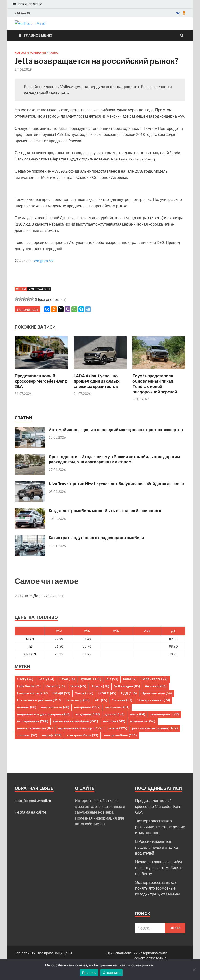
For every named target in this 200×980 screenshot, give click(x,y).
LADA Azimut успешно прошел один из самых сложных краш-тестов (96, 381)
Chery (25, 679)
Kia (112, 679)
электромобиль (120, 735)
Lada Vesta (28, 686)
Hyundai (90, 679)
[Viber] (67, 309)
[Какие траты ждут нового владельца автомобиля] (30, 538)
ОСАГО (107, 693)
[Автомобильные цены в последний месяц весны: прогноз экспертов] (30, 430)
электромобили (82, 735)
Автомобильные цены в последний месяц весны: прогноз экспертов (116, 429)
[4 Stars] (28, 299)
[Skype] (81, 309)
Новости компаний (30, 52)
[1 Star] (17, 299)
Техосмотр (77, 700)
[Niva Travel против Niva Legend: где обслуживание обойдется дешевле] (30, 484)
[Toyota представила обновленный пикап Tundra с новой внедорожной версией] (158, 370)
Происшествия (157, 693)
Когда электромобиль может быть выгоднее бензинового (105, 510)
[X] (61, 309)
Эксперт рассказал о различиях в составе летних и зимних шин (160, 827)
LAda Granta (154, 679)
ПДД (129, 693)
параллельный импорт (80, 728)
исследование (32, 721)
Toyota (100, 686)
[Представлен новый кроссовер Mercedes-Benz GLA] (41, 370)
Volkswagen (39, 289)
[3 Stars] (24, 299)
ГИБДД (61, 693)
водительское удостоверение (43, 714)
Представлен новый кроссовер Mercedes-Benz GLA (41, 381)
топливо (27, 735)
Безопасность (32, 693)
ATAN (30, 639)
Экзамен (122, 700)
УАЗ (100, 700)
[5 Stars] (32, 299)
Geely (46, 679)
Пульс (53, 52)
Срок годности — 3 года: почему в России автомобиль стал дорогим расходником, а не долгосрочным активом (114, 459)
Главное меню (38, 35)
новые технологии (35, 728)
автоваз (26, 707)
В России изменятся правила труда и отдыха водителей (156, 847)
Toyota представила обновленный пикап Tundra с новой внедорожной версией (154, 383)
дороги (114, 714)
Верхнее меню (30, 4)
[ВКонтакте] (47, 309)
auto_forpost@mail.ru (33, 800)
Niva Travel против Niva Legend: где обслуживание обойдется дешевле (116, 483)
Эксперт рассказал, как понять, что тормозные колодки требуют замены (157, 888)
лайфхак (114, 721)
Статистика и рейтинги (39, 700)
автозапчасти (55, 707)
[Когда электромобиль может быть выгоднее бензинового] (30, 511)
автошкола (117, 707)
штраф (51, 735)
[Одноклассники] (54, 309)
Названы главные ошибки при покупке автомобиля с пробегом (158, 867)
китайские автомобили (75, 721)
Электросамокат (153, 700)
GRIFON (30, 654)
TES (30, 646)
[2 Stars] (20, 299)
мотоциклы (142, 721)
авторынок (87, 707)
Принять (89, 973)
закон (137, 714)
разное (117, 728)
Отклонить (111, 973)
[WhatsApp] (74, 309)
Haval (67, 679)
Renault (55, 686)
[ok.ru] (184, 13)
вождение (87, 714)
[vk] (178, 13)
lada (129, 679)
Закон (84, 693)
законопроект (164, 714)
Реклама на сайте (30, 812)
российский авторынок (155, 728)
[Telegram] (88, 309)
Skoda (78, 686)
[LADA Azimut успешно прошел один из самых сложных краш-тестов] (100, 370)
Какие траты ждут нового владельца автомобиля (96, 537)
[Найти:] (160, 928)
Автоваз (155, 686)
